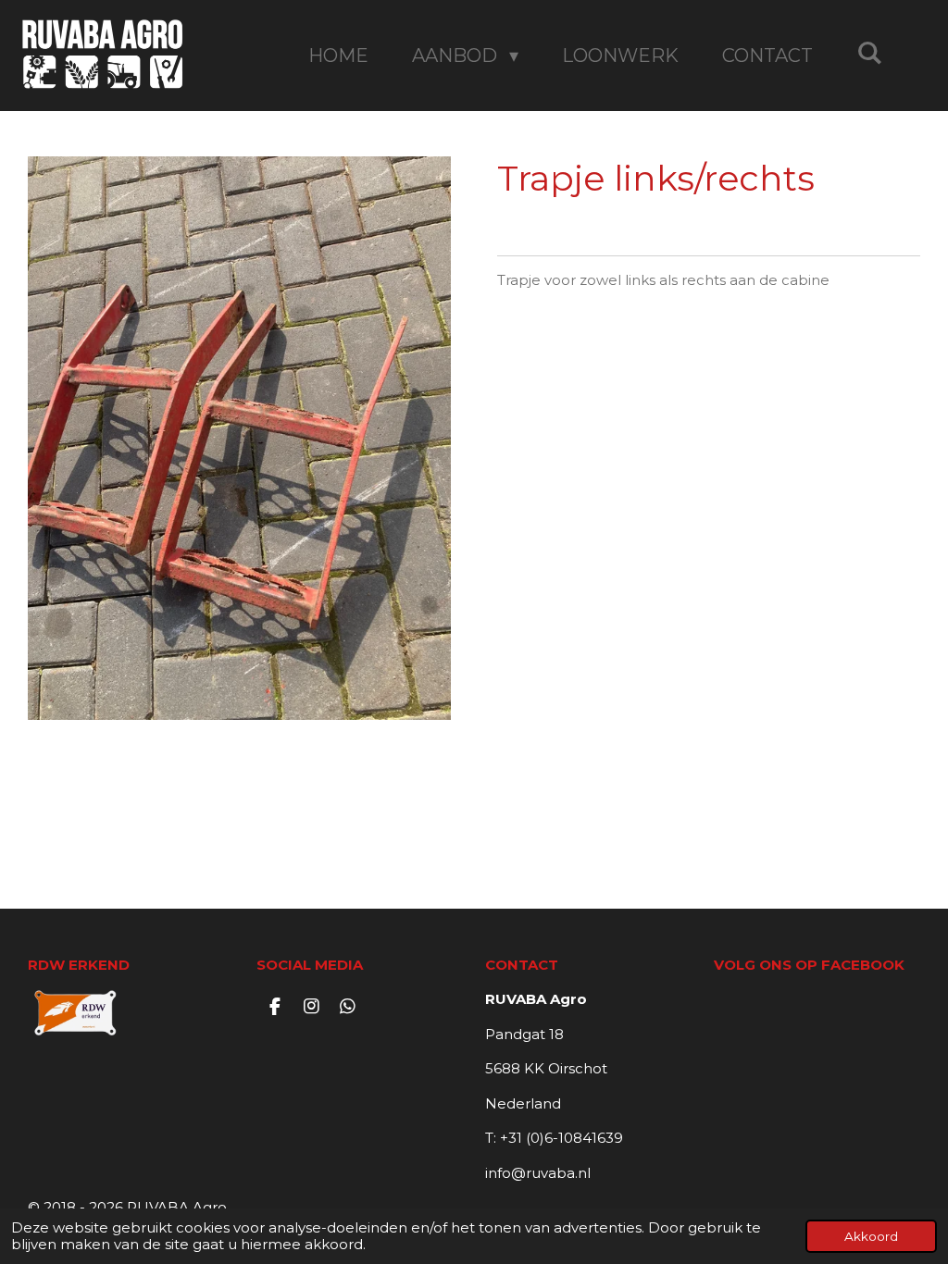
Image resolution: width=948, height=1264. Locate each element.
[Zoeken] (869, 52)
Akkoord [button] (871, 1236)
